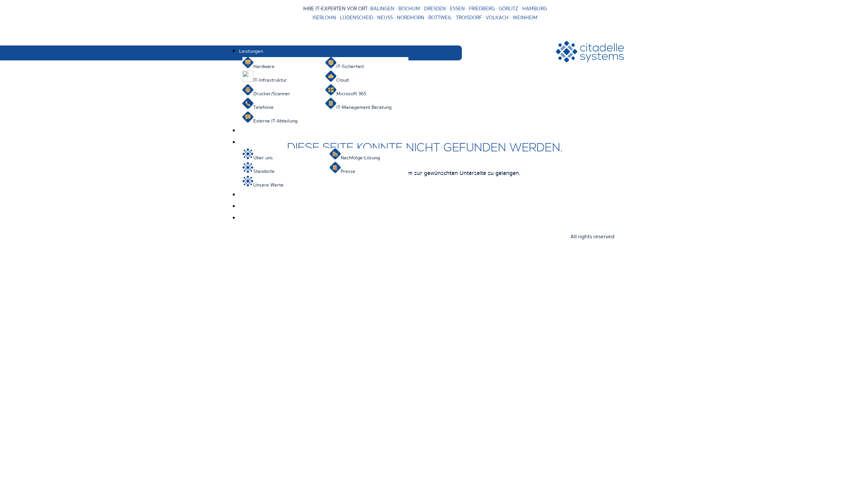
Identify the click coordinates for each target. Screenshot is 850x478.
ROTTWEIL (440, 17)
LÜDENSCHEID (356, 17)
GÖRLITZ (509, 8)
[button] (350, 51)
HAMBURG (534, 8)
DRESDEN (435, 8)
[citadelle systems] (590, 60)
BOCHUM (409, 8)
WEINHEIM (525, 17)
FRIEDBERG (482, 8)
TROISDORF (469, 17)
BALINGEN (382, 8)
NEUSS (385, 17)
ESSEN (457, 8)
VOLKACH (498, 17)
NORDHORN (410, 17)
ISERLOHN (324, 17)
